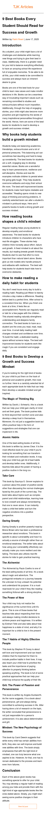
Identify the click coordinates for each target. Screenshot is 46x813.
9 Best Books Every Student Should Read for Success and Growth (23, 25)
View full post (23, 806)
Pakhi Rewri (18, 39)
